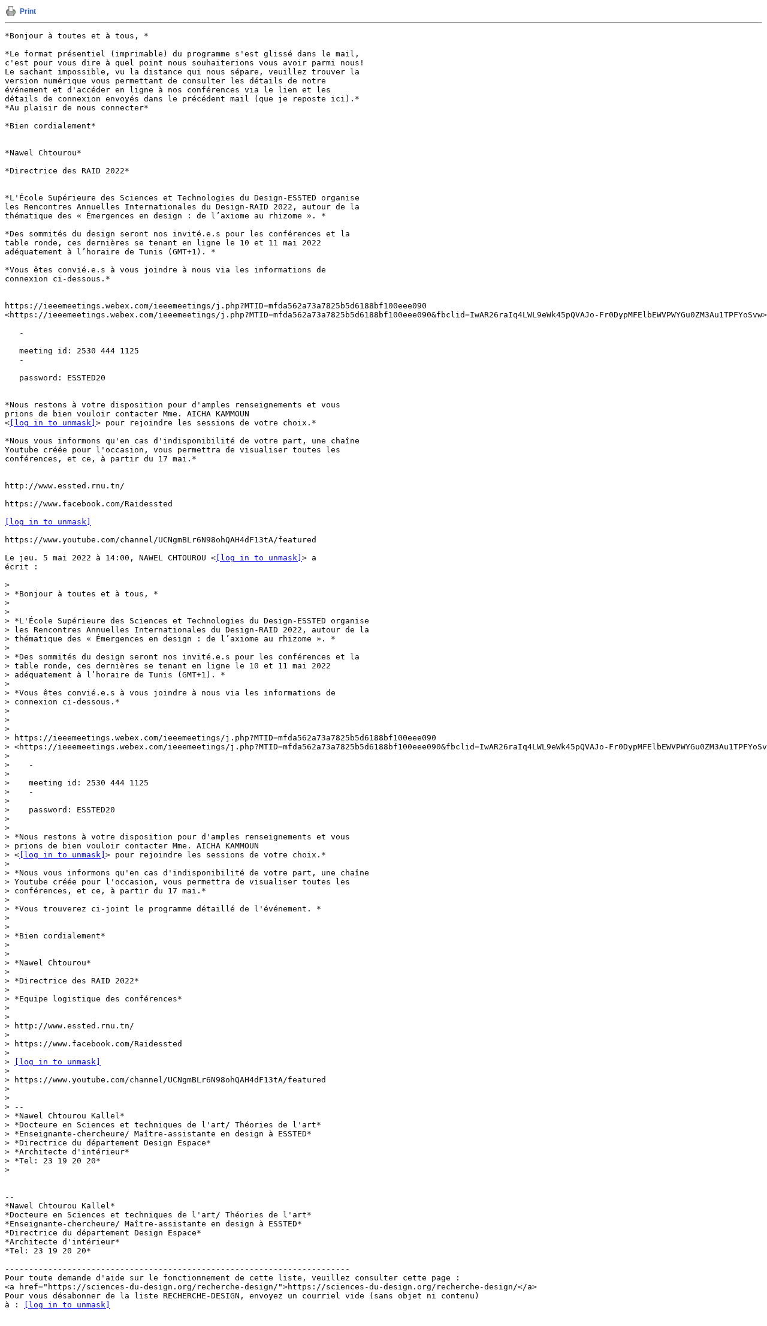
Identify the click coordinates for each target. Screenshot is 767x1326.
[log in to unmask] (53, 422)
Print (28, 11)
